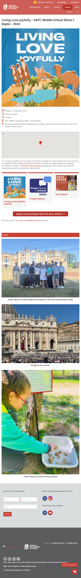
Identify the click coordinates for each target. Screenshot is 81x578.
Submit (7, 514)
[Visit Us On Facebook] (44, 498)
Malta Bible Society (29, 566)
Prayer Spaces (37, 198)
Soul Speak (61, 194)
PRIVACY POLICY (59, 543)
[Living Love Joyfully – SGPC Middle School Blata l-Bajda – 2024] (40, 67)
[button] (75, 571)
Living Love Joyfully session (14, 202)
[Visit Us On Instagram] (50, 498)
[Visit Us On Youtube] (50, 512)
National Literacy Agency (31, 166)
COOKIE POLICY (72, 543)
